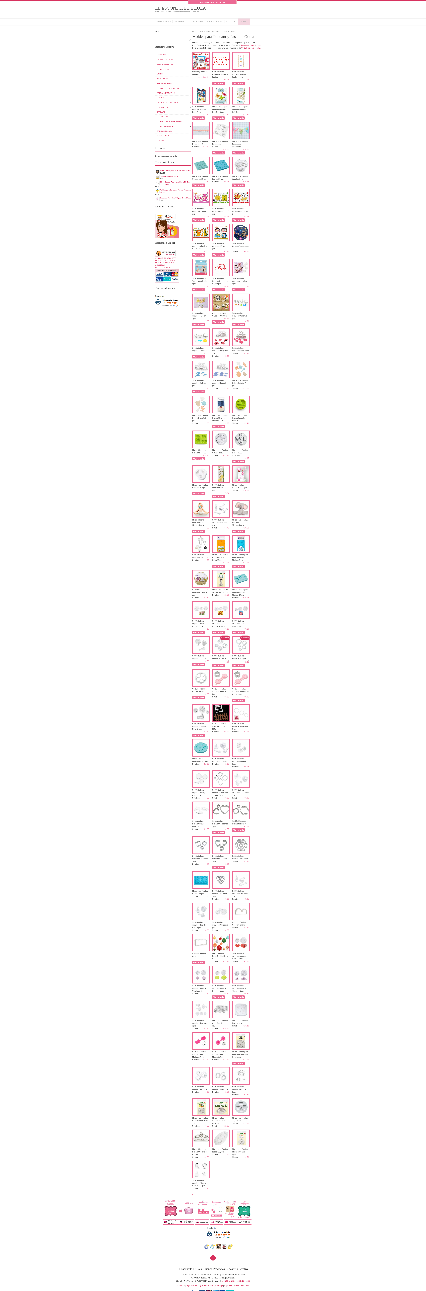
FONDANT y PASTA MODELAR (168, 88)
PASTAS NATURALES (164, 83)
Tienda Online (164, 21)
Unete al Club (244, 1286)
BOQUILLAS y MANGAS (165, 126)
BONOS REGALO (163, 69)
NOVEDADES (161, 55)
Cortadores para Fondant (251, 48)
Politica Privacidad (208, 1286)
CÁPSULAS (161, 112)
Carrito (244, 21)
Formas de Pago (215, 21)
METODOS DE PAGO (163, 267)
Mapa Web (228, 1286)
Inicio (194, 31)
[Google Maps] (230, 1249)
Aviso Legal (219, 1286)
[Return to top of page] (213, 1258)
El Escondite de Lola (180, 8)
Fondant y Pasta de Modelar (252, 45)
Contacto (231, 21)
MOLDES (201, 31)
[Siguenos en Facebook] (206, 1249)
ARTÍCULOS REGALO (165, 64)
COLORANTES (162, 98)
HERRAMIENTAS (163, 117)
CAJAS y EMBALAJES (164, 131)
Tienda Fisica (180, 21)
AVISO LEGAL (160, 265)
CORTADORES (162, 107)
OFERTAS (160, 141)
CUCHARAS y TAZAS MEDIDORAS (169, 121)
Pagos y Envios (191, 1286)
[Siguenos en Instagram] (218, 1249)
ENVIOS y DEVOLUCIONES (165, 260)
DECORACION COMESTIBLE (167, 102)
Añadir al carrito (218, 83)
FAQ (199, 1286)
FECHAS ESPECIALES (165, 60)
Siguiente (196, 1195)
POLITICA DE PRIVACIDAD (165, 263)
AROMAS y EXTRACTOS (166, 93)
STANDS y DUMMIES (164, 136)
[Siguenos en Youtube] (224, 1249)
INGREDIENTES (162, 79)
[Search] (189, 40)
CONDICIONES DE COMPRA (165, 258)
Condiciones (197, 21)
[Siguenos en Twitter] (212, 1249)
